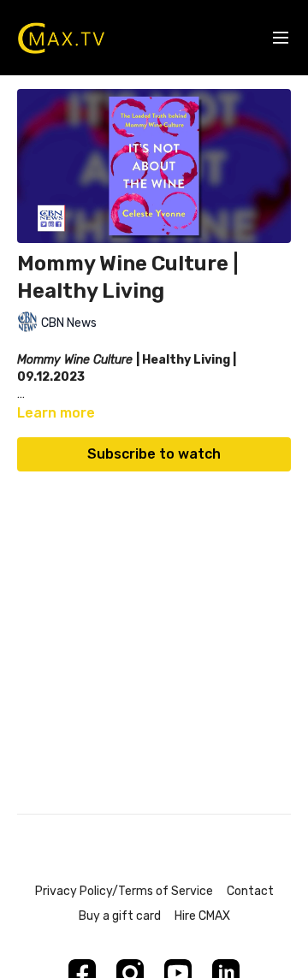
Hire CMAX (202, 916)
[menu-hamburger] (280, 38)
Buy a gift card (120, 916)
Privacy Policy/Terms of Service (124, 891)
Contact (250, 891)
